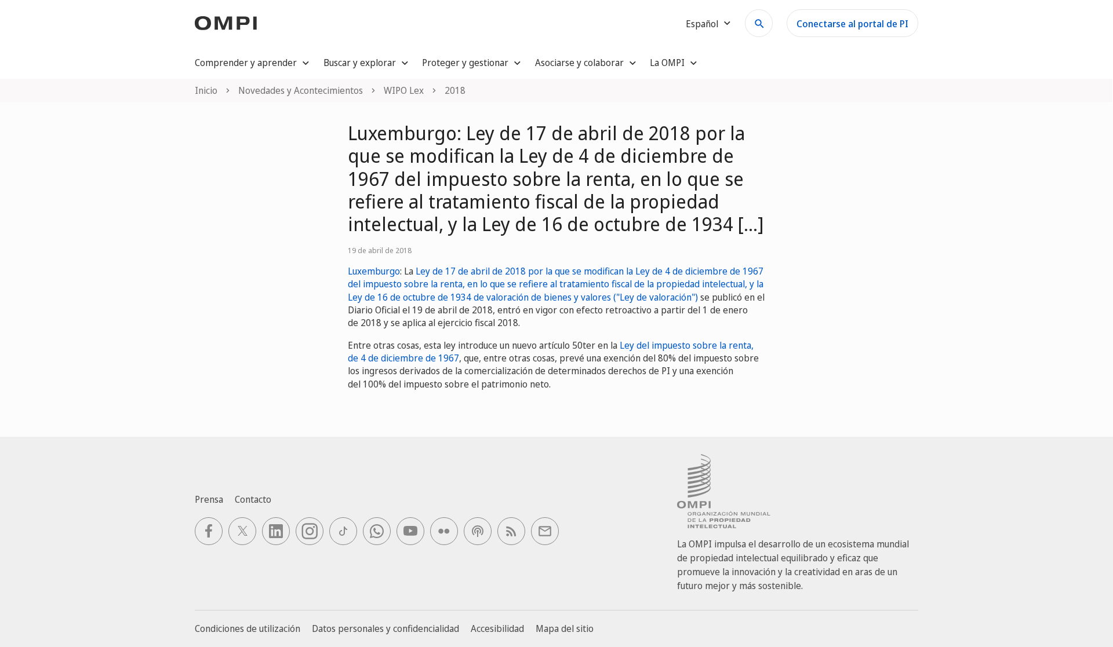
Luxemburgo (374, 271)
